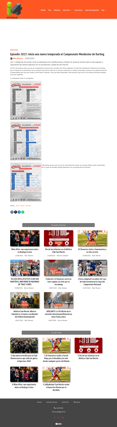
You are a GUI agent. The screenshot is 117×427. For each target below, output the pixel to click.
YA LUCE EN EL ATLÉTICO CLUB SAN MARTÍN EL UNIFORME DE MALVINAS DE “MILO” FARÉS (24, 281)
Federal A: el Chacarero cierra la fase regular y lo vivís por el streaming (58, 281)
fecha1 (22, 206)
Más (103, 10)
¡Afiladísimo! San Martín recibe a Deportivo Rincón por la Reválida (57, 387)
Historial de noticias (51, 402)
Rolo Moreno (18, 58)
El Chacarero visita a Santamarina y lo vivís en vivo (92, 250)
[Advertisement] (58, 34)
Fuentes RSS (65, 402)
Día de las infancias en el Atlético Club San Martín (58, 250)
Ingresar (77, 402)
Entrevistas (78, 10)
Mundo (43, 10)
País (49, 10)
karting (28, 206)
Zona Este (66, 10)
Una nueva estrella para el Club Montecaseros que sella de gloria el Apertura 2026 (24, 358)
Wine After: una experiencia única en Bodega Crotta (24, 250)
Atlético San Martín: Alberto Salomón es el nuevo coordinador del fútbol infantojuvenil (24, 314)
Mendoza (57, 10)
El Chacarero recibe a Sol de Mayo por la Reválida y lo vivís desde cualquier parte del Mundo (56, 358)
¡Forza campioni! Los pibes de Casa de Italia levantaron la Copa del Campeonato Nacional (92, 281)
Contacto (39, 402)
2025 (17, 206)
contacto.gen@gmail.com (58, 412)
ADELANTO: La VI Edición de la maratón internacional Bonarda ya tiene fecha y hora (58, 314)
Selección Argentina (92, 10)
